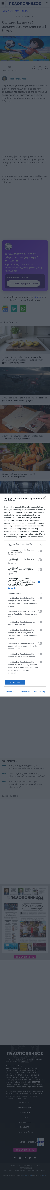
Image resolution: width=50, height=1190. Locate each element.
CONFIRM (15, 682)
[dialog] (25, 595)
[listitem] (25, 545)
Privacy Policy (39, 691)
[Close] (45, 498)
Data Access (25, 691)
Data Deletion (10, 691)
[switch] (40, 551)
